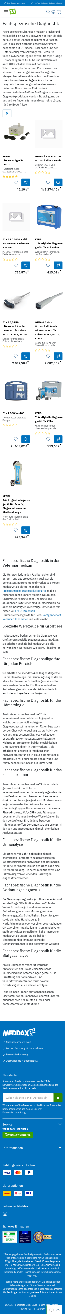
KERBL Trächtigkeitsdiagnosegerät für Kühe (48, 417)
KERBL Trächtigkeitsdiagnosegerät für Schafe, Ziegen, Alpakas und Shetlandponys (16, 504)
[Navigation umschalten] (5, 11)
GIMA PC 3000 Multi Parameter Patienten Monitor (15, 243)
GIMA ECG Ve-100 (13, 413)
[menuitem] (26, 1309)
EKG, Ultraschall (25, 611)
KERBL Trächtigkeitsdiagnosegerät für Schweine (48, 243)
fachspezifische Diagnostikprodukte (24, 590)
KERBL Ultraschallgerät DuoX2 (12, 160)
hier (34, 1295)
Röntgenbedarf (51, 615)
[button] (25, 182)
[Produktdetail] (58, 182)
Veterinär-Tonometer (15, 619)
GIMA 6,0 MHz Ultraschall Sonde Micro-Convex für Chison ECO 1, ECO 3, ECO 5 (47, 330)
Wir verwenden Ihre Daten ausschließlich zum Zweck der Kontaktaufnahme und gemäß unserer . (31, 1109)
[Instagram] (5, 1213)
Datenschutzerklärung (14, 1112)
